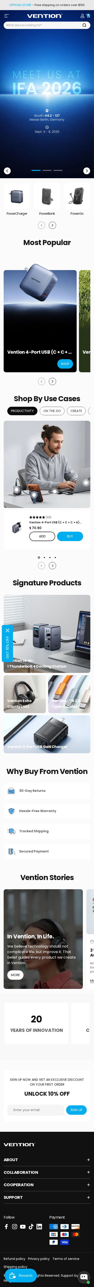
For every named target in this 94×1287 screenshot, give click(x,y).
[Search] (84, 25)
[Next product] (52, 381)
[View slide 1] (39, 557)
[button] (70, 536)
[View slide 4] (55, 557)
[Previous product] (41, 381)
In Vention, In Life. (30, 936)
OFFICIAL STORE (20, 5)
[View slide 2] (44, 557)
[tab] (22, 411)
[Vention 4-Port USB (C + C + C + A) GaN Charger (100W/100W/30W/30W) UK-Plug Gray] (16, 527)
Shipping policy (15, 1266)
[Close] (7, 630)
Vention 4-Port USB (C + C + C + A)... (55, 522)
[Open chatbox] (84, 1277)
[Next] (86, 171)
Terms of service (65, 1258)
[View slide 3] (49, 557)
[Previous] (7, 171)
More (15, 975)
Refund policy (14, 1258)
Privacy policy (39, 1258)
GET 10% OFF (7, 647)
